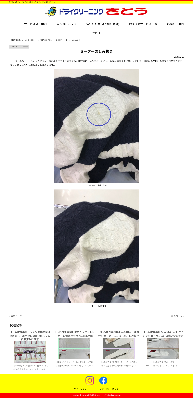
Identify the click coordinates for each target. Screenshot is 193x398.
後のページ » (177, 316)
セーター (24, 47)
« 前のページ (15, 316)
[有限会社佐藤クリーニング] (96, 15)
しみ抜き (59, 40)
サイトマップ (80, 389)
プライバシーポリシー (110, 389)
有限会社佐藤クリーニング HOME (22, 40)
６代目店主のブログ (45, 40)
